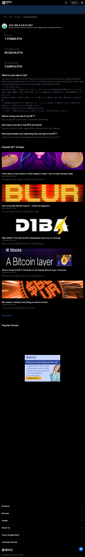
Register (74, 2)
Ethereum (18, 17)
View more (6, 315)
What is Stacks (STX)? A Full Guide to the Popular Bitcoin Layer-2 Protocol (34, 270)
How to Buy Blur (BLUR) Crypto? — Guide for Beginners (26, 206)
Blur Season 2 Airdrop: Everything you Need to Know (25, 302)
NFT (11, 17)
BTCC (5, 17)
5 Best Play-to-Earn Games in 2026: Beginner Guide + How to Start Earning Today (37, 174)
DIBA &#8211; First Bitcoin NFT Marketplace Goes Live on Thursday (31, 238)
